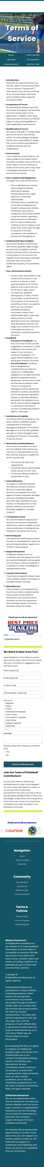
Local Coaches (33, 55)
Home (11, 55)
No (7, 755)
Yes (7, 751)
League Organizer (13, 723)
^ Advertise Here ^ (12, 639)
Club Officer (11, 720)
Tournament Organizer (16, 717)
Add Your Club (33, 64)
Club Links (11, 59)
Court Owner (11, 714)
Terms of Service (22, 920)
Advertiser (10, 726)
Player (9, 706)
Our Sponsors (33, 59)
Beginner (10, 703)
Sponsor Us (22, 886)
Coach (9, 709)
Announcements (11, 64)
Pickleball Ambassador (16, 711)
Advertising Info (22, 924)
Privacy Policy (22, 916)
